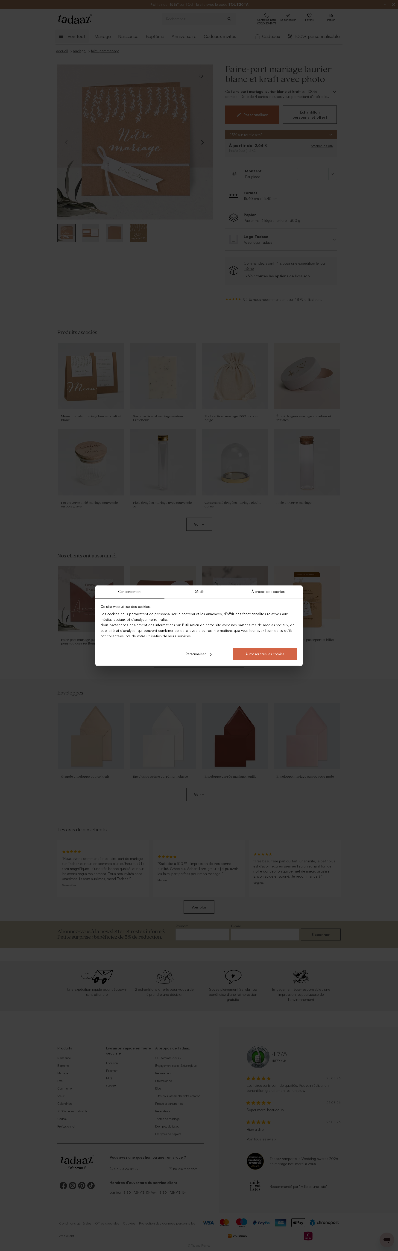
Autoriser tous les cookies (265, 654)
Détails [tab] (199, 591)
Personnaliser (196, 654)
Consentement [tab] (129, 591)
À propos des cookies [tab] (268, 591)
